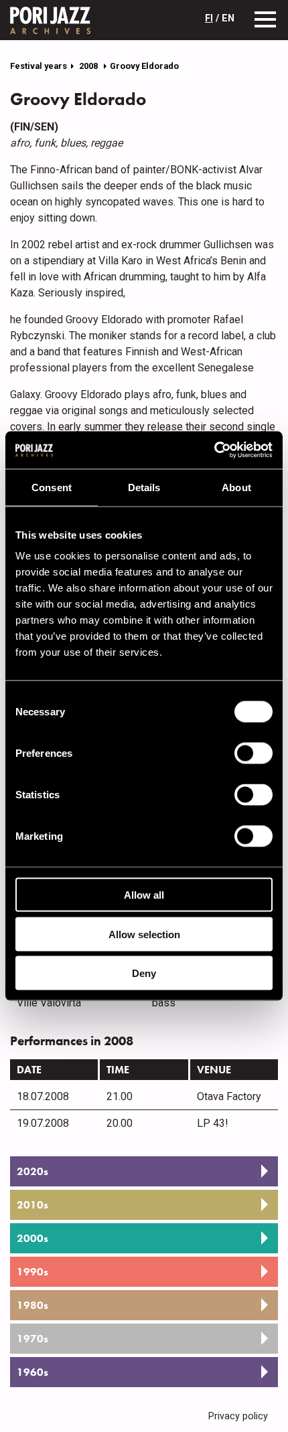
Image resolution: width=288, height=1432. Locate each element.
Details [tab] (144, 487)
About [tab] (236, 487)
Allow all (144, 895)
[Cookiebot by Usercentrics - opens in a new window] (214, 450)
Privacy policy (238, 1416)
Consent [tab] (51, 487)
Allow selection (144, 933)
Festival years (38, 66)
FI (209, 18)
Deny (144, 973)
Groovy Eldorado (144, 66)
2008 (89, 66)
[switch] (253, 753)
